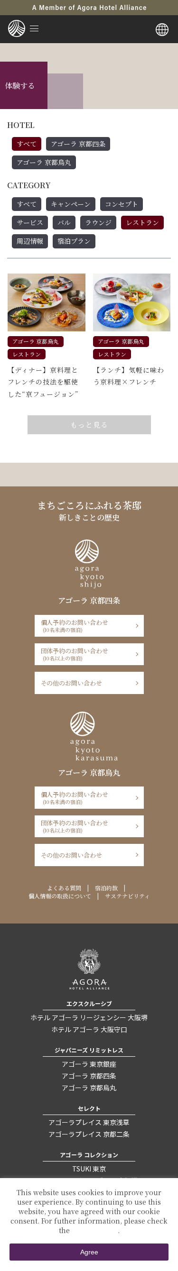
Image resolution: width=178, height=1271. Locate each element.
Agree (89, 1252)
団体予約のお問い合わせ (75, 654)
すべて (27, 143)
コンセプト (121, 204)
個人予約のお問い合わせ (75, 625)
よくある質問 (64, 888)
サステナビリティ (127, 896)
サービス (30, 222)
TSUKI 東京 (89, 1168)
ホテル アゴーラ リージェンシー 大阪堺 (89, 1017)
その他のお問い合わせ (72, 682)
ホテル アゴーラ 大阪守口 (89, 1029)
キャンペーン (71, 204)
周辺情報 (30, 241)
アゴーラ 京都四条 (78, 143)
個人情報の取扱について (59, 896)
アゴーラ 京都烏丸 (44, 162)
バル (64, 222)
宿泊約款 (106, 888)
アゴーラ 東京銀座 (89, 1064)
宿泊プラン (74, 241)
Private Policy (95, 1230)
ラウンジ (98, 222)
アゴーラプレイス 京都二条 (89, 1134)
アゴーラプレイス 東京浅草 (89, 1122)
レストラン (142, 222)
